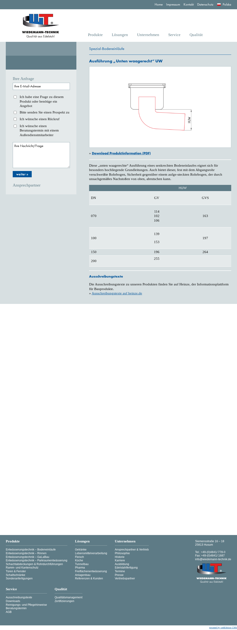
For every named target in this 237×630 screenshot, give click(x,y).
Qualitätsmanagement (68, 597)
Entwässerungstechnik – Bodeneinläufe (31, 549)
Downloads (13, 601)
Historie (120, 557)
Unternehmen (148, 35)
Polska (227, 4)
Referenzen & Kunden (89, 578)
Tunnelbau (82, 564)
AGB (9, 612)
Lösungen (120, 35)
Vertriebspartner (125, 578)
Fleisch (79, 557)
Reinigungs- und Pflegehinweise (26, 604)
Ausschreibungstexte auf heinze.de (117, 293)
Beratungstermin (16, 608)
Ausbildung (122, 564)
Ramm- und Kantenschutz (22, 567)
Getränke (81, 549)
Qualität (196, 35)
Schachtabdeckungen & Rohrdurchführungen (34, 564)
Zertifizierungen (64, 601)
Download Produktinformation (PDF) (121, 153)
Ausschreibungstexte (19, 597)
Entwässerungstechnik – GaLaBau (27, 557)
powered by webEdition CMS (223, 627)
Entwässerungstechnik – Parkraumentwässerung (36, 560)
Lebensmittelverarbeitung (91, 553)
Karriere (120, 560)
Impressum (173, 4)
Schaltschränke (15, 575)
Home (159, 4)
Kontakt (189, 4)
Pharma (80, 567)
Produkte (95, 35)
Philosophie (122, 553)
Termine (120, 571)
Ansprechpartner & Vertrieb (132, 549)
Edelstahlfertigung (126, 567)
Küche (79, 560)
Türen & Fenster (16, 571)
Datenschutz (205, 4)
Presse (119, 575)
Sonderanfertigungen (19, 578)
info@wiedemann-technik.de (213, 559)
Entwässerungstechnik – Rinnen (26, 553)
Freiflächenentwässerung (91, 571)
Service (174, 35)
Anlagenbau (82, 575)
